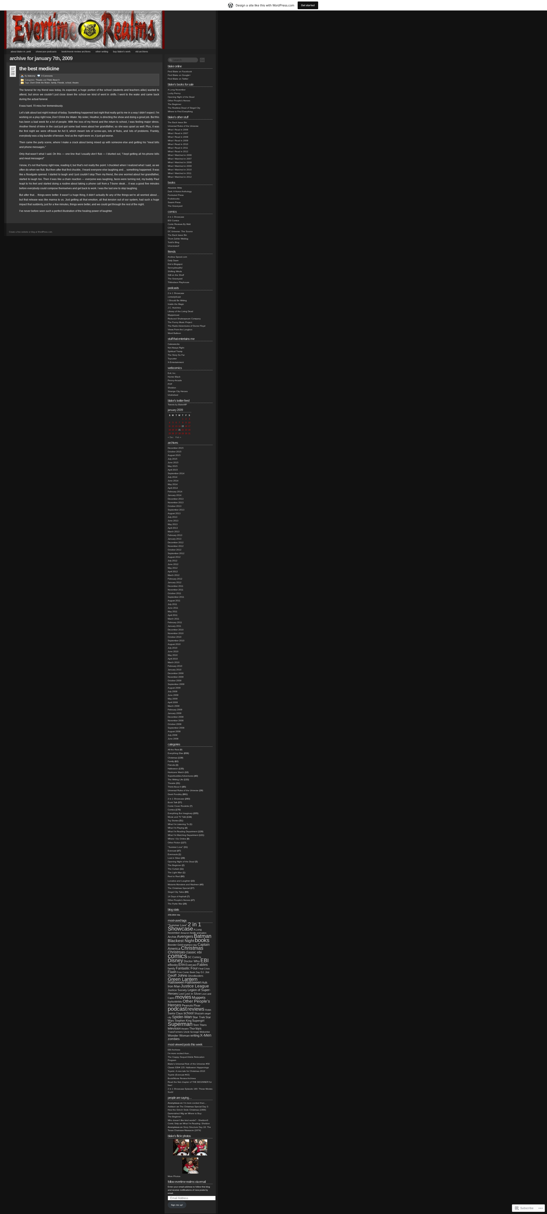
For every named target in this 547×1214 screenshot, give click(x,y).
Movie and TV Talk (177, 817)
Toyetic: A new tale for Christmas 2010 (186, 1071)
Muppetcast (173, 315)
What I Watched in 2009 (180, 166)
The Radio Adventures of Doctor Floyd (186, 326)
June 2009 (173, 695)
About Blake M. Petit (21, 51)
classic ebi (194, 952)
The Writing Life (175, 779)
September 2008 (176, 728)
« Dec (171, 437)
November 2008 (176, 720)
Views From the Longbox (180, 329)
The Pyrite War (175, 904)
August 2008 (174, 731)
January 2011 (174, 626)
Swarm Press (174, 202)
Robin (208, 1010)
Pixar (197, 1005)
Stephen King (183, 1020)
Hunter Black (174, 377)
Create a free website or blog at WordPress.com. (31, 232)
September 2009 (176, 684)
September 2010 (176, 640)
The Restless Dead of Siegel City (184, 108)
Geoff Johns (177, 976)
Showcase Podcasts (46, 51)
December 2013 (176, 499)
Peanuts (187, 1005)
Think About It (53, 80)
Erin (181, 965)
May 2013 (173, 524)
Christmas (172, 758)
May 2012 (173, 568)
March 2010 (173, 662)
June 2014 (173, 480)
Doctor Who (192, 961)
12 (173, 426)
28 (179, 433)
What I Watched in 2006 (180, 155)
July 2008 (172, 735)
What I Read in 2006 (178, 129)
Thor (192, 1028)
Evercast (172, 851)
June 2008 (173, 739)
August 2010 (174, 644)
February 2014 (175, 491)
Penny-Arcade (175, 380)
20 (176, 430)
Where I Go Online (177, 839)
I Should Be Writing (177, 300)
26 (173, 433)
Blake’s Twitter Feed (178, 400)
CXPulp (171, 228)
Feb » (178, 437)
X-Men (205, 1035)
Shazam (199, 1013)
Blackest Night (181, 940)
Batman (202, 936)
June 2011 (173, 608)
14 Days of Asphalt (177, 896)
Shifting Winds (175, 271)
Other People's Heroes (179, 100)
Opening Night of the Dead (181, 97)
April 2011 (173, 615)
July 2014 (172, 477)
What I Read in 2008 (178, 137)
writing (194, 1035)
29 (183, 433)
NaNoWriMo (175, 1001)
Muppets (199, 998)
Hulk (204, 982)
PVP (170, 384)
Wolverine (205, 1032)
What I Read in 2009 (178, 140)
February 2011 (175, 622)
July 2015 (172, 459)
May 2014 (173, 484)
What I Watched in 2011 (179, 173)
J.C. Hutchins (174, 308)
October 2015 (174, 451)
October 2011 (174, 593)
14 (179, 426)
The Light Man (175, 872)
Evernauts (173, 854)
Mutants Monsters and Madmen (183, 884)
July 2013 (172, 517)
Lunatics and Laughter (179, 881)
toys (198, 1028)
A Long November (176, 90)
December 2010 (176, 629)
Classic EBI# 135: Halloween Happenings (188, 1067)
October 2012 (174, 550)
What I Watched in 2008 (180, 162)
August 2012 (174, 557)
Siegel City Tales (176, 892)
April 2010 (173, 659)
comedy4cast (174, 297)
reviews (195, 1009)
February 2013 (175, 535)
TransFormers (175, 1032)
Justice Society (177, 990)
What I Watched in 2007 (180, 159)
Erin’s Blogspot (175, 264)
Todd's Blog (173, 242)
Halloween (173, 768)
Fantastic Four (187, 968)
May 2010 (173, 655)
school (68, 83)
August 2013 (174, 513)
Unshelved (173, 395)
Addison (172, 1106)
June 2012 (173, 564)
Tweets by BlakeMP (177, 404)
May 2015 (173, 466)
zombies (174, 1039)
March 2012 (173, 575)
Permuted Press (176, 195)
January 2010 (174, 669)
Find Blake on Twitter (178, 79)
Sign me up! (177, 1205)
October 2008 (174, 724)
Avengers (185, 936)
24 (189, 430)
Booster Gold (175, 944)
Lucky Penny (174, 93)
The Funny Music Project (180, 322)
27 (176, 433)
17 (189, 426)
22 (183, 430)
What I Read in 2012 (178, 151)
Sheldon (172, 387)
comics (177, 955)
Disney (175, 960)
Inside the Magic (176, 304)
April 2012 (173, 571)
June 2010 (173, 651)
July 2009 (172, 691)
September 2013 (176, 510)
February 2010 (175, 666)
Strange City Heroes (178, 391)
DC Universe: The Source (180, 231)
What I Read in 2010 (178, 144)
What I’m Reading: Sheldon (196, 1123)
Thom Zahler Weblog (178, 238)
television (174, 1028)
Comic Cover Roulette (178, 806)
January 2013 (174, 539)
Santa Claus (175, 1013)
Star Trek (199, 1017)
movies (183, 997)
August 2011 (174, 600)
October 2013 (174, 506)
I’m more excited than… (195, 1103)
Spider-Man (182, 1017)
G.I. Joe (205, 972)
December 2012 (176, 542)
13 (176, 426)
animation (201, 933)
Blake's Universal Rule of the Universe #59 (189, 1064)
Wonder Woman (179, 1035)
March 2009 (173, 706)
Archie (172, 936)
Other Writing (102, 51)
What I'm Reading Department (182, 831)
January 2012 (174, 582)
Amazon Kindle (188, 933)
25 (170, 433)
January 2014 (174, 495)
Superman (180, 1024)
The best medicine (39, 68)
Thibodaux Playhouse (178, 282)
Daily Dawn (173, 260)
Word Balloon (174, 333)
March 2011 (173, 619)
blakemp (31, 76)
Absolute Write (175, 188)
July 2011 (172, 604)
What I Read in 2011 (178, 148)
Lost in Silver (174, 858)
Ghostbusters (195, 975)
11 (170, 426)
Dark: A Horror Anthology (180, 191)
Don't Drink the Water (40, 83)
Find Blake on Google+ (179, 75)
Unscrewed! (173, 246)
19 (173, 430)
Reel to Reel (174, 876)
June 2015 (173, 462)
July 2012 (172, 560)
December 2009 (176, 673)
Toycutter (172, 358)
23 (186, 430)
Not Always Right (176, 348)
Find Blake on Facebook (180, 71)
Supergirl (198, 1020)
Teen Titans (200, 1025)
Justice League (195, 986)
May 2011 (172, 611)
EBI (204, 960)
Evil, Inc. (172, 373)
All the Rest (173, 749)
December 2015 (176, 448)
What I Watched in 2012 (180, 177)
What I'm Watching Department (183, 835)
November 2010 (176, 633)
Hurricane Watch (176, 772)
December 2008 (176, 717)
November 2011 (175, 590)
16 (186, 426)
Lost (181, 993)
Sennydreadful (175, 268)
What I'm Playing (176, 828)
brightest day (190, 945)
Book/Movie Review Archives (76, 51)
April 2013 (173, 528)
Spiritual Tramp (175, 351)
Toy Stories (173, 820)
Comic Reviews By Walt (179, 224)
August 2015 (174, 455)
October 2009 (174, 680)
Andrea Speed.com (177, 257)
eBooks (173, 964)
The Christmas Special (179, 888)
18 (170, 430)
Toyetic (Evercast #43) (179, 1075)
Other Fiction (174, 842)
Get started (308, 5)
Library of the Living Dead (180, 311)
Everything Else (175, 753)
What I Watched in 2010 (180, 169)
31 (189, 433)
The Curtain (173, 869)
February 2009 (175, 709)
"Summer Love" (175, 847)
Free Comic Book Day (188, 972)
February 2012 (175, 579)
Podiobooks (173, 199)
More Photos (174, 1176)
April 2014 (173, 488)
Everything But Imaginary (180, 813)
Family (171, 761)
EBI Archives (141, 51)
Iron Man (174, 986)
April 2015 (173, 470)
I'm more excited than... (179, 1053)
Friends (60, 83)
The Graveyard (175, 206)
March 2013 (173, 531)
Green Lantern (182, 979)
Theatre (39, 80)
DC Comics (194, 957)
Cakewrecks (173, 344)
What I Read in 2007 (178, 133)
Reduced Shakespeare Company (184, 318)
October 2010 (174, 637)
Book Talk (172, 802)
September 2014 (176, 473)
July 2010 (172, 648)
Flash (172, 972)
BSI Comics (173, 220)
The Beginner (174, 104)
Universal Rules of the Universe (183, 126)
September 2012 (176, 553)
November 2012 (176, 546)
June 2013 (173, 520)
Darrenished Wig (176, 1113)
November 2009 (176, 677)
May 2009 (173, 699)
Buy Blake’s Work (122, 51)
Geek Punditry (175, 794)
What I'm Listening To (178, 824)
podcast (177, 1009)
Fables (202, 964)
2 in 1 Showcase (176, 217)
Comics (171, 809)
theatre (75, 83)
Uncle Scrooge (191, 1032)
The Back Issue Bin (177, 122)
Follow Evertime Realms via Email (187, 1181)
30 (186, 433)
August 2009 (174, 688)
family (53, 83)
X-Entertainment (176, 362)
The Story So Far (176, 355)
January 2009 (174, 713)
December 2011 (175, 586)
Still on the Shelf (176, 275)
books (202, 940)
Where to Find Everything (180, 111)
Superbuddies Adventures (180, 776)
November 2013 (176, 502)
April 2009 (173, 702)
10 (189, 423)
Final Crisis (204, 968)
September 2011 (176, 597)
